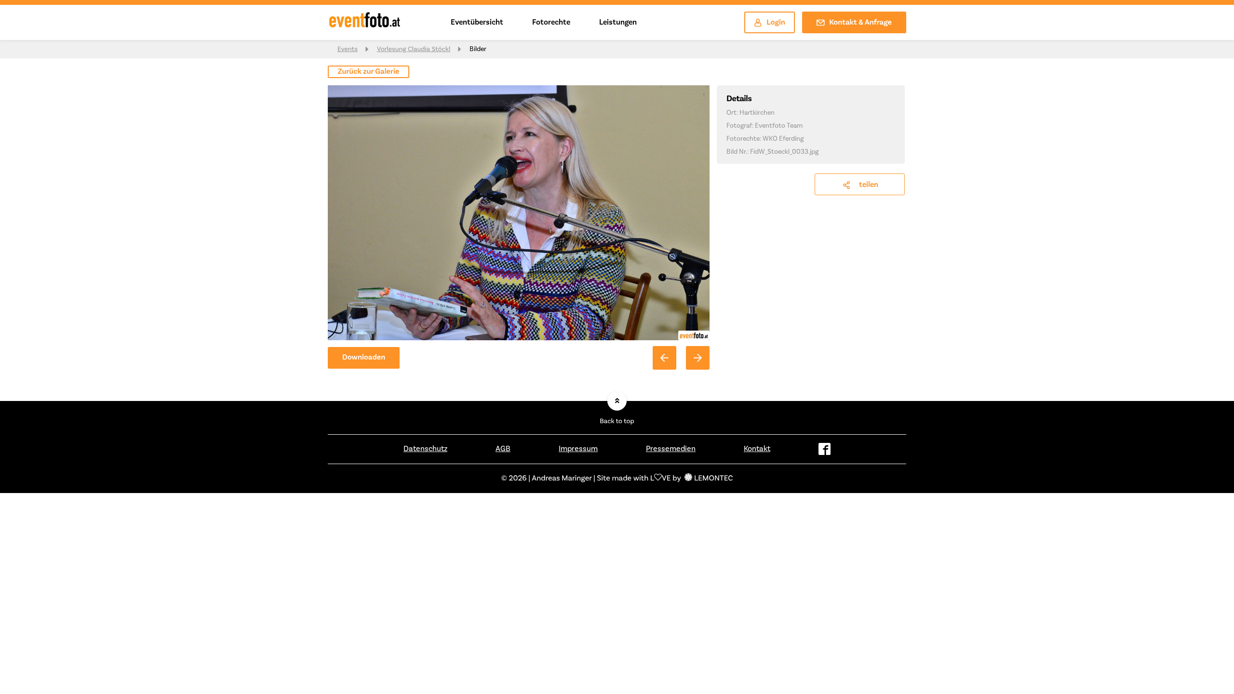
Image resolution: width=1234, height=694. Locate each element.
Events (347, 49)
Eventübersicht (477, 22)
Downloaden (363, 357)
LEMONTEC (713, 478)
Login (775, 22)
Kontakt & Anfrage (860, 22)
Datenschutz (425, 449)
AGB (503, 449)
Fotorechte (551, 22)
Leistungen (618, 22)
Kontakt (757, 449)
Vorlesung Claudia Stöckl (413, 49)
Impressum (578, 449)
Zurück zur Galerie (369, 72)
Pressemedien (671, 449)
